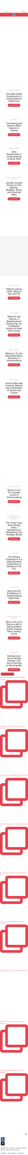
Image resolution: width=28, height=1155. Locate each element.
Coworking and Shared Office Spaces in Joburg (14, 127)
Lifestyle (14, 119)
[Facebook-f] (3, 1139)
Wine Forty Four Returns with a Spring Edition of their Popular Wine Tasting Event (14, 628)
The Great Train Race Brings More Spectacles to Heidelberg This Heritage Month (14, 528)
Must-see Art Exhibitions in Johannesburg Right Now (14, 594)
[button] (14, 14)
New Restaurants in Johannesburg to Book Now (14, 155)
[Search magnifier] (24, 11)
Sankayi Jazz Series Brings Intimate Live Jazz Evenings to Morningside (14, 661)
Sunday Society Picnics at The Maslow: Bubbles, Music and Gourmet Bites (14, 188)
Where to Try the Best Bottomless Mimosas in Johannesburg (14, 357)
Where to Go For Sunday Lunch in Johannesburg (14, 494)
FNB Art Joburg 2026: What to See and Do (14, 291)
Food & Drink (14, 90)
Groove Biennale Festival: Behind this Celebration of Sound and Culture (14, 388)
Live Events (14, 285)
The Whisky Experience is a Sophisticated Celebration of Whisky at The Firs (14, 563)
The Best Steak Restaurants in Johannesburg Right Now (14, 97)
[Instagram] (3, 1143)
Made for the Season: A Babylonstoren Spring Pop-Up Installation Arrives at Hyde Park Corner (14, 323)
